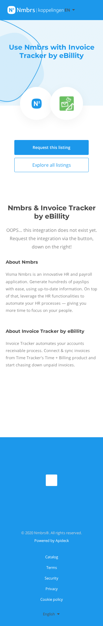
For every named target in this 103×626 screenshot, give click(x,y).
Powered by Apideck (51, 540)
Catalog (51, 556)
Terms (51, 567)
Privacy (51, 588)
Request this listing (51, 147)
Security (51, 578)
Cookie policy (51, 599)
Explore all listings (51, 165)
